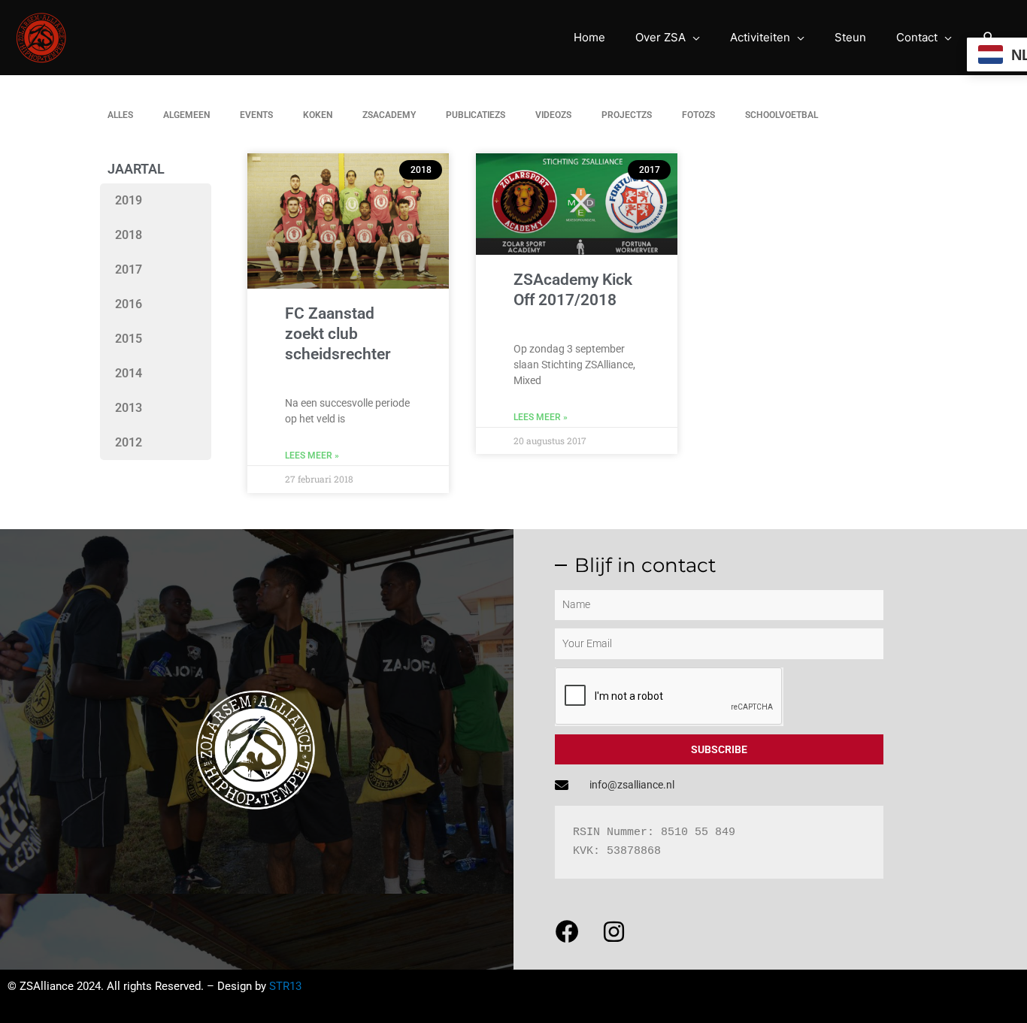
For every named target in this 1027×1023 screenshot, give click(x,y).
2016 (128, 304)
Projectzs (626, 115)
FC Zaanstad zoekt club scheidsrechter (338, 334)
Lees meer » (312, 455)
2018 (128, 235)
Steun (850, 37)
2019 (128, 200)
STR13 (285, 986)
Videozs (553, 115)
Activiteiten (760, 37)
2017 (128, 269)
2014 (128, 373)
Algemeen (186, 115)
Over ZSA (660, 37)
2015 (128, 338)
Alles (120, 115)
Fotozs (698, 115)
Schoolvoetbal (781, 115)
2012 (128, 442)
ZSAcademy (389, 115)
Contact (917, 37)
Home (589, 37)
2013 (128, 408)
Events (256, 115)
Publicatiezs (475, 115)
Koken (317, 115)
